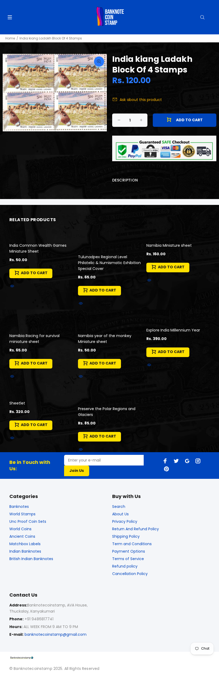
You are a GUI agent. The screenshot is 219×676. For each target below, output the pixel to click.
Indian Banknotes (25, 551)
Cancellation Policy (130, 573)
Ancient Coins (22, 536)
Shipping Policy (126, 536)
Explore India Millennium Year (173, 330)
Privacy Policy (124, 521)
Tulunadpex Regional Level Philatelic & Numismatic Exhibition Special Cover (109, 262)
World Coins (20, 529)
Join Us (76, 470)
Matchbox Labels (25, 544)
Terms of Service (128, 558)
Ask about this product (141, 99)
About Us (120, 514)
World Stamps (22, 514)
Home (10, 38)
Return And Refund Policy (135, 529)
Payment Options (128, 551)
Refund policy (125, 566)
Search (118, 506)
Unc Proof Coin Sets (27, 521)
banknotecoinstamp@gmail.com (56, 634)
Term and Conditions (132, 544)
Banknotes (19, 506)
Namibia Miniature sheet (169, 245)
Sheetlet (17, 403)
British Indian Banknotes (31, 558)
